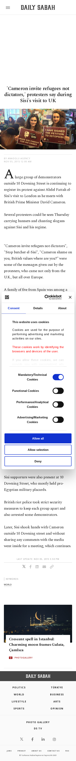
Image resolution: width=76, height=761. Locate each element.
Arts (57, 701)
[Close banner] (70, 297)
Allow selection (38, 449)
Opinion (56, 708)
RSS (67, 751)
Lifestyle (19, 701)
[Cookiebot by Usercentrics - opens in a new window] (46, 297)
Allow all (38, 438)
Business (57, 694)
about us (36, 751)
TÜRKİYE (57, 687)
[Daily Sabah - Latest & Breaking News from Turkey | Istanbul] (38, 7)
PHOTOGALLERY (24, 657)
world (8, 584)
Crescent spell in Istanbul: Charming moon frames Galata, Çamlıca (36, 644)
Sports (19, 708)
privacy (22, 751)
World (19, 694)
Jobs (9, 751)
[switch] (58, 391)
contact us (53, 751)
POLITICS (19, 687)
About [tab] (62, 308)
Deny (38, 461)
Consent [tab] (13, 308)
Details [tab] (38, 308)
